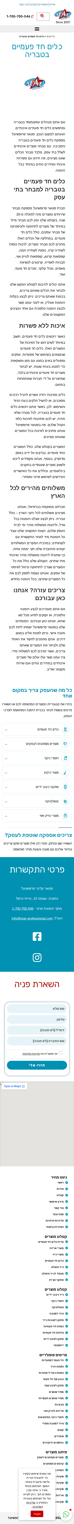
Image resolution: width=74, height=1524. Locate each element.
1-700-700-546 (22, 909)
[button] (37, 29)
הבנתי (37, 1514)
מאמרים (43, 4)
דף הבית (51, 36)
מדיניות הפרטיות (31, 1053)
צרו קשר (23, 4)
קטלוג (33, 4)
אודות (52, 4)
